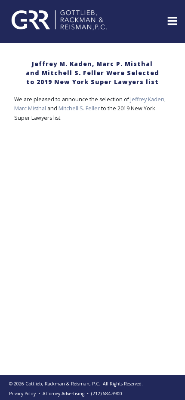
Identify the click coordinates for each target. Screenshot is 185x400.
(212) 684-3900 (106, 394)
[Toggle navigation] (171, 20)
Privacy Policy (22, 394)
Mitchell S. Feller (80, 108)
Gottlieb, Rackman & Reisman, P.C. (62, 384)
